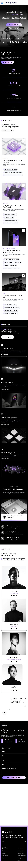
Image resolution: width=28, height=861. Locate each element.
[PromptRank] (9, 3)
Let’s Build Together (14, 777)
